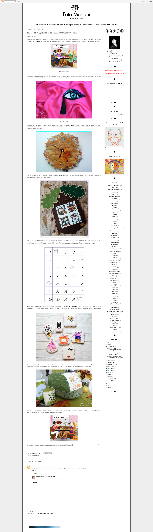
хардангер (114, 293)
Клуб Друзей (114, 225)
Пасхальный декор (114, 251)
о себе (114, 246)
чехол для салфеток (114, 295)
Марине (85, 410)
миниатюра (114, 240)
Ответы (35, 473)
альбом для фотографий (114, 189)
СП (114, 284)
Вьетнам (114, 201)
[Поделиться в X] (48, 453)
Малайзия (114, 233)
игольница (114, 214)
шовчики (114, 298)
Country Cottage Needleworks (114, 311)
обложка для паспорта (114, 248)
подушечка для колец (114, 259)
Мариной (38, 41)
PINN (114, 325)
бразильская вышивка (114, 196)
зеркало (114, 212)
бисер (113, 194)
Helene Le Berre (114, 318)
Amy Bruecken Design (114, 304)
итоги (114, 218)
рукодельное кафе (36, 455)
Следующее (31, 511)
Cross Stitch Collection (114, 313)
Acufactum (114, 302)
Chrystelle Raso (114, 309)
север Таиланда (114, 280)
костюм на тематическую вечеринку (115, 227)
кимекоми (114, 219)
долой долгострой (114, 209)
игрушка (114, 216)
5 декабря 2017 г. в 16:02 (43, 466)
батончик (114, 192)
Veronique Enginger (114, 331)
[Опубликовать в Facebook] (49, 453)
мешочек (114, 239)
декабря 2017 (111, 346)
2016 (107, 383)
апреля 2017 (110, 374)
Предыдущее (97, 511)
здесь (89, 41)
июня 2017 (110, 370)
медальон (113, 237)
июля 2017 (110, 368)
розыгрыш (114, 268)
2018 (107, 342)
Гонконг (114, 205)
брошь (114, 198)
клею (114, 223)
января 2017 (110, 380)
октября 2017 (111, 362)
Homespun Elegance (114, 320)
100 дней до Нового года (114, 185)
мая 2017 (109, 372)
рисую (114, 266)
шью (114, 300)
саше (114, 277)
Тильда (114, 289)
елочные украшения (114, 210)
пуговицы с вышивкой (114, 260)
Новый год (114, 244)
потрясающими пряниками (69, 306)
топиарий (114, 291)
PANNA (114, 323)
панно (114, 249)
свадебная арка (114, 278)
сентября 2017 (111, 364)
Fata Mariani (39, 476)
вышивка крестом (114, 200)
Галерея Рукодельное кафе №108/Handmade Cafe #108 (115, 357)
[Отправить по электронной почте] (44, 453)
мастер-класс (114, 235)
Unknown (34, 466)
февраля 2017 (111, 378)
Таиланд (114, 287)
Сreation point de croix (114, 286)
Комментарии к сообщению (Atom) (44, 513)
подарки (114, 257)
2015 (107, 385)
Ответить (34, 470)
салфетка (114, 275)
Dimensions (114, 314)
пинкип (114, 255)
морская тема (114, 242)
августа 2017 (110, 366)
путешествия (114, 262)
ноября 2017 (110, 360)
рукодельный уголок (114, 273)
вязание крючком (114, 203)
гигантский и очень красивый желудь (58, 175)
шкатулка (114, 296)
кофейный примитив (114, 230)
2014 (107, 387)
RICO (114, 329)
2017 (107, 344)
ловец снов (114, 232)
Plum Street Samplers (114, 327)
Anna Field (114, 305)
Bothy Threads (114, 307)
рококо (114, 269)
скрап (114, 282)
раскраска (114, 264)
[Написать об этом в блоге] (46, 453)
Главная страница (63, 511)
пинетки (114, 253)
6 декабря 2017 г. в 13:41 (51, 476)
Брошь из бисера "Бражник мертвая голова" (114, 353)
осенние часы (75, 125)
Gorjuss (114, 316)
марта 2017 (110, 376)
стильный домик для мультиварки (66, 365)
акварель (114, 187)
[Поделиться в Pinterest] (51, 453)
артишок (114, 191)
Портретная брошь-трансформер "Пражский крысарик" (114, 349)
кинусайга (114, 221)
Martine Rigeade (114, 322)
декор (114, 207)
